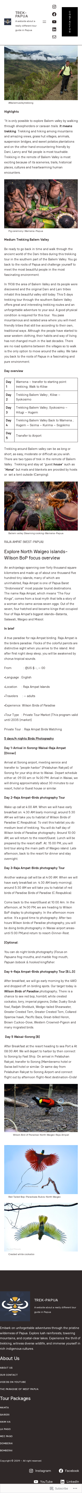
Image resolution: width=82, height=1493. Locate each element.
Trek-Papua (21, 14)
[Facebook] (54, 14)
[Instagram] (54, 6)
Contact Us (70, 21)
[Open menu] (44, 21)
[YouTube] (54, 21)
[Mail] (54, 36)
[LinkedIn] (54, 29)
